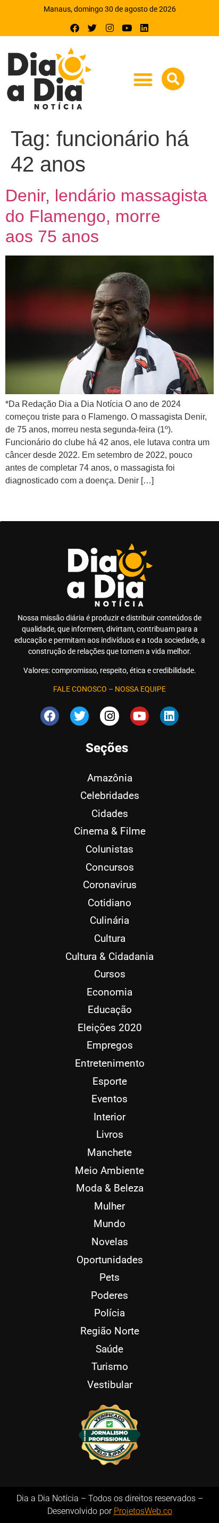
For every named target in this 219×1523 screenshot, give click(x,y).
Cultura (109, 938)
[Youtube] (127, 28)
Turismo (109, 1366)
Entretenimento (110, 1063)
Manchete (109, 1152)
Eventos (109, 1099)
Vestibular (109, 1385)
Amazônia (109, 778)
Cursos (109, 974)
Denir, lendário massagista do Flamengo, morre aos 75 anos (106, 216)
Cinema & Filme (110, 831)
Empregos (110, 1045)
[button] (143, 79)
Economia (109, 992)
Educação (110, 1009)
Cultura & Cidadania (109, 956)
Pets (109, 1277)
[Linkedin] (144, 28)
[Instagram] (110, 28)
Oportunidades (110, 1260)
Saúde (109, 1349)
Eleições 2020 (110, 1028)
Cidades (109, 813)
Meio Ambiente (109, 1170)
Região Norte (109, 1331)
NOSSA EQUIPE (140, 689)
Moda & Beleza (110, 1188)
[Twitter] (92, 28)
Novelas (109, 1242)
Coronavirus (110, 885)
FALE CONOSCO (80, 689)
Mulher (109, 1206)
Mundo (109, 1224)
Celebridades (109, 795)
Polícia (109, 1313)
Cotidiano (109, 903)
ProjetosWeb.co (143, 1511)
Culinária (109, 920)
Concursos (110, 867)
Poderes (109, 1295)
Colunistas (109, 849)
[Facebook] (75, 28)
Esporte (109, 1081)
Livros (109, 1134)
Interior (109, 1117)
